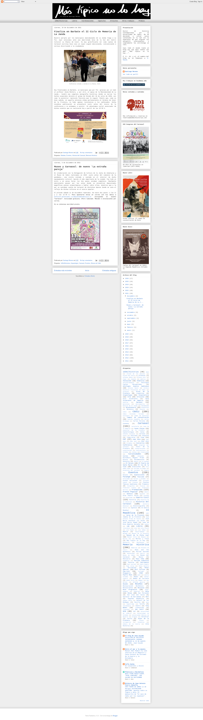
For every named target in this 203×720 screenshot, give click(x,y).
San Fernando (143, 593)
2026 (127, 278)
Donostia (126, 461)
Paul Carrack (131, 564)
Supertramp (130, 604)
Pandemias (126, 560)
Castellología (128, 432)
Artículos (114, 21)
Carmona (126, 423)
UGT (134, 611)
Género (146, 492)
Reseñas (139, 584)
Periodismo (132, 568)
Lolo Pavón (130, 530)
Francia (142, 486)
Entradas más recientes (63, 270)
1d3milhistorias (61, 21)
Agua (147, 372)
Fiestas (135, 482)
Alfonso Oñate (128, 377)
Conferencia (127, 445)
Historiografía (139, 506)
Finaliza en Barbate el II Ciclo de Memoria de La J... (135, 300)
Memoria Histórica (91, 155)
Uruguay (134, 617)
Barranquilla (140, 404)
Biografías (145, 407)
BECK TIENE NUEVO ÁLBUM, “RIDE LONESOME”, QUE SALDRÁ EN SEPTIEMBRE (135, 675)
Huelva (125, 507)
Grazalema (129, 497)
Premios (142, 21)
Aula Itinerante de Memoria (136, 399)
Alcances (142, 375)
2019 (127, 337)
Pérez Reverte (144, 566)
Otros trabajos (128, 21)
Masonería (126, 542)
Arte (129, 397)
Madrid (125, 531)
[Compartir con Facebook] (106, 153)
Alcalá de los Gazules (136, 374)
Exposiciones (139, 475)
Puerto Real (127, 575)
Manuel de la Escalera (140, 533)
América (143, 379)
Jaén (147, 513)
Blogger (115, 716)
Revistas (141, 588)
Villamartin (127, 622)
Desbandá (141, 456)
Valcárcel (145, 617)
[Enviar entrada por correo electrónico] (96, 152)
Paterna (131, 562)
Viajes (141, 620)
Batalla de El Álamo (130, 405)
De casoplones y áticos (134, 666)
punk (139, 575)
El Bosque (145, 461)
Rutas (130, 593)
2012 (127, 358)
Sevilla (137, 602)
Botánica (130, 409)
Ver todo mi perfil (130, 74)
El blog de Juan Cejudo (134, 636)
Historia (132, 500)
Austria (125, 402)
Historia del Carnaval (78, 155)
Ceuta (125, 435)
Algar (125, 379)
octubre (130, 315)
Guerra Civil (142, 498)
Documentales (139, 459)
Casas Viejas (139, 428)
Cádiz (136, 411)
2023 (127, 287)
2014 (127, 352)
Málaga (125, 533)
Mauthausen (140, 542)
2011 (127, 361)
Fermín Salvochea (130, 480)
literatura (126, 528)
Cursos (125, 456)
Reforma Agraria (139, 582)
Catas (142, 432)
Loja (135, 528)
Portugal (141, 571)
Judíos (146, 524)
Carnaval (81, 263)
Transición (139, 607)
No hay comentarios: (86, 152)
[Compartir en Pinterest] (108, 153)
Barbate (63, 155)
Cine (142, 437)
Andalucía (140, 381)
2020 (127, 334)
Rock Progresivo (130, 589)
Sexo (147, 602)
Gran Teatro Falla (130, 495)
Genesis (130, 494)
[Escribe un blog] (102, 153)
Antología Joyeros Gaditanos (136, 386)
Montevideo (131, 553)
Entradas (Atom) (90, 276)
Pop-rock (126, 571)
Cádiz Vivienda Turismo (133, 414)
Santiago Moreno (131, 71)
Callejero (126, 415)
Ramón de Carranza (141, 578)
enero (129, 330)
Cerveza (142, 434)
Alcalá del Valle (129, 375)
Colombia (129, 443)
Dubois (136, 461)
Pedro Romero (144, 564)
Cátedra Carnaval (129, 434)
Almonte (133, 379)
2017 (127, 343)
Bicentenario (131, 407)
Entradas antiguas (109, 270)
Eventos (68, 155)
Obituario (126, 559)
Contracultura (141, 450)
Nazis (141, 557)
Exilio (125, 475)
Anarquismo (127, 381)
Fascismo (140, 477)
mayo (129, 324)
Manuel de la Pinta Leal (138, 535)
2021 (127, 293)
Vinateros (141, 622)
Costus (134, 452)
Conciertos (140, 443)
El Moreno (129, 463)
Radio (136, 577)
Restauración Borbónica (133, 586)
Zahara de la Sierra (131, 624)
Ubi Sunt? (139, 609)
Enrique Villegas (140, 468)
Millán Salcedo (142, 551)
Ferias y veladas (140, 478)
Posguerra (126, 573)
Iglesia (134, 508)
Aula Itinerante (130, 399)
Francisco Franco (129, 487)
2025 (127, 281)
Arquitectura (144, 395)
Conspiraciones (140, 448)
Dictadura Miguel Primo (133, 458)
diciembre (131, 296)
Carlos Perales (139, 421)
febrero (130, 327)
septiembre (131, 318)
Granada (146, 495)
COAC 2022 (145, 441)
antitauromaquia (128, 382)
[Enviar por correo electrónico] (100, 153)
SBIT (147, 597)
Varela (129, 618)
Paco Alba (140, 559)
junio (129, 321)
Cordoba (125, 452)
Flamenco (145, 484)
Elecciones (136, 467)
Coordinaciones (87, 21)
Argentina (140, 393)
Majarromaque (139, 531)
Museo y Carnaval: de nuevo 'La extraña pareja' (135, 306)
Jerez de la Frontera (135, 515)
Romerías (137, 591)
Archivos (126, 391)
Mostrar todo (144, 700)
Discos (125, 459)
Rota (147, 591)
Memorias (134, 547)
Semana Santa (127, 600)
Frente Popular (130, 492)
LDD (128, 526)
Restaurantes (128, 588)
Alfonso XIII (141, 377)
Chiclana (134, 435)
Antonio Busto (133, 388)
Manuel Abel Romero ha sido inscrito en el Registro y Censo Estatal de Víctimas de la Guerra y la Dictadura (136, 654)
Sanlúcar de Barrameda (132, 597)
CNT (124, 439)
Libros (74, 21)
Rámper (140, 580)
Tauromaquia (127, 606)
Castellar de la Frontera (134, 430)
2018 (127, 340)
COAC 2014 (137, 439)
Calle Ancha (129, 664)
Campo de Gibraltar (141, 415)
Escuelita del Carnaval (131, 470)
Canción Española (134, 419)
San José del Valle (136, 595)
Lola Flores (145, 528)
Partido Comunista (141, 560)
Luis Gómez (142, 530)
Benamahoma (145, 405)
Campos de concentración (138, 417)
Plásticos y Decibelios (134, 672)
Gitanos (142, 493)
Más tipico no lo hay (136, 540)
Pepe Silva (130, 566)
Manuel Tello (132, 537)
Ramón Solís (130, 580)
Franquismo (137, 490)
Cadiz (125, 412)
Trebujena (126, 609)
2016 (127, 346)
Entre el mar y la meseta (135, 649)
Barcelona (126, 404)
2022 (127, 290)
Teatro (138, 606)
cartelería (135, 426)
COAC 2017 (133, 441)
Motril (142, 553)
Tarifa (142, 604)
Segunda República (136, 598)
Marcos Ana (127, 538)
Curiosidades (134, 454)
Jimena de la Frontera (132, 517)
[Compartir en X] (104, 153)
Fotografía (130, 486)
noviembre (131, 312)
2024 (127, 284)
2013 (127, 355)
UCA (124, 611)
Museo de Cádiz (96, 263)
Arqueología (74, 263)
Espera (146, 470)
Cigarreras (131, 437)
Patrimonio (144, 562)
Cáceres (142, 409)
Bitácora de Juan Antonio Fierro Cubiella (135, 684)
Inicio (87, 270)
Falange (126, 477)
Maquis (143, 537)
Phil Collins (140, 569)
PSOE (141, 573)
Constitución (127, 450)
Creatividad (145, 452)
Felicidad (126, 478)
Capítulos (102, 21)
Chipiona (145, 435)
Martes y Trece (142, 539)
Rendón (125, 584)
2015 (127, 349)
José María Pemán (130, 522)
